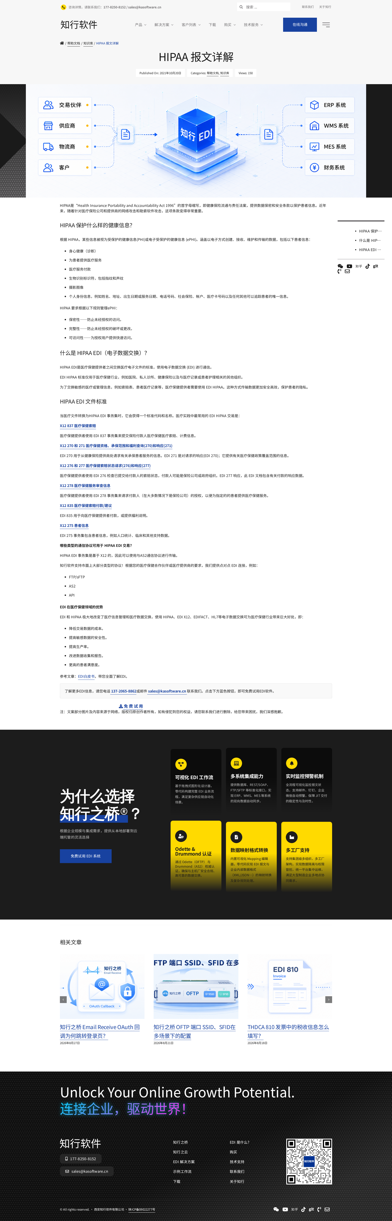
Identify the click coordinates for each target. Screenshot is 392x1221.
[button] (63, 999)
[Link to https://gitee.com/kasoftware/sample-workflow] (375, 266)
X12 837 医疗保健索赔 (78, 425)
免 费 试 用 (133, 706)
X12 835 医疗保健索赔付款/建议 (86, 505)
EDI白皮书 (86, 676)
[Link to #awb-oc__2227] (326, 24)
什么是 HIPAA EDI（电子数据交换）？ (372, 240)
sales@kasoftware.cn (167, 691)
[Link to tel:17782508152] (339, 271)
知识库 (224, 73)
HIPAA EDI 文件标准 (372, 249)
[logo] (79, 22)
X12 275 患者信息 (74, 525)
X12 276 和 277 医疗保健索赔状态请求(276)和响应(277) (105, 465)
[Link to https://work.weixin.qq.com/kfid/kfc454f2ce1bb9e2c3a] (340, 266)
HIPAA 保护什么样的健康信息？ (372, 231)
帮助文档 (213, 73)
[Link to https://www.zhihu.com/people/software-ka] (359, 266)
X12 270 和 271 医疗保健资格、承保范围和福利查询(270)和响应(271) (116, 445)
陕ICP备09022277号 (141, 200)
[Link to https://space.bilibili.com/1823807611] (349, 266)
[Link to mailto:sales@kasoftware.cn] (347, 271)
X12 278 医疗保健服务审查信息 (85, 485)
